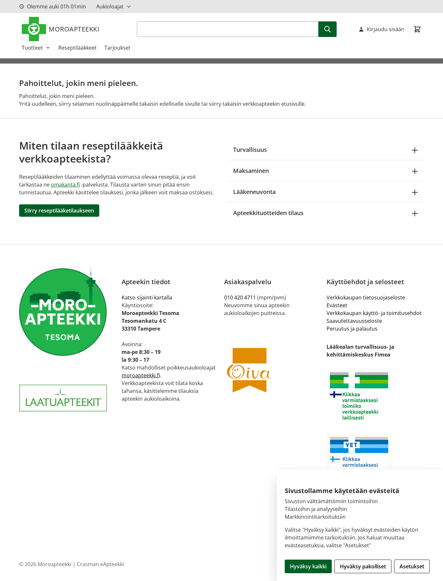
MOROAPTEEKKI (74, 29)
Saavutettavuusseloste (354, 320)
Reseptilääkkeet (77, 47)
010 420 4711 (240, 297)
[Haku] (327, 29)
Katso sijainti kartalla (147, 297)
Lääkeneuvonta (254, 192)
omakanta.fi (65, 184)
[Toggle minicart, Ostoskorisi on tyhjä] (417, 29)
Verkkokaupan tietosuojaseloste (366, 297)
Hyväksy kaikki (308, 566)
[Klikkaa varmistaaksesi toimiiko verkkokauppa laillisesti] (375, 396)
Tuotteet (32, 47)
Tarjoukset (117, 47)
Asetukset (412, 566)
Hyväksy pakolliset (363, 566)
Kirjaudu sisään (385, 29)
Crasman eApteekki (100, 564)
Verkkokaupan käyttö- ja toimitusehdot (374, 313)
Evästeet (337, 305)
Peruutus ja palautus (352, 328)
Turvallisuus (250, 149)
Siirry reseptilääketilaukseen (59, 210)
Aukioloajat (110, 6)
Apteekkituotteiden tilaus (268, 213)
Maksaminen (251, 171)
